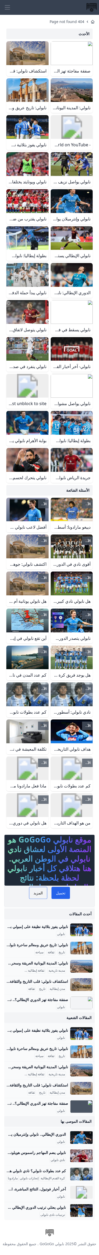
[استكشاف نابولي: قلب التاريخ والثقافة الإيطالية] (81, 984)
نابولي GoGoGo (52, 1243)
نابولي (61, 934)
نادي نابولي (58, 1160)
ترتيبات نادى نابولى (52, 1215)
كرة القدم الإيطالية (53, 1178)
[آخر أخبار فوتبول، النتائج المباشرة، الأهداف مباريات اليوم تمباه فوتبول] (81, 1192)
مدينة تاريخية (57, 970)
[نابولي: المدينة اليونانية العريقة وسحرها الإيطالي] (81, 966)
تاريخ (62, 952)
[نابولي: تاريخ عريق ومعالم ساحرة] (81, 948)
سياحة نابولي (15, 970)
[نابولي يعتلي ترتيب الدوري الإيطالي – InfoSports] (81, 1210)
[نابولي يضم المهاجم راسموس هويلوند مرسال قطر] (81, 1155)
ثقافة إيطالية (36, 970)
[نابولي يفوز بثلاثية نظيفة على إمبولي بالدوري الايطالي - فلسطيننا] (81, 929)
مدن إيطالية (57, 989)
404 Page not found (67, 21)
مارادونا (13, 1178)
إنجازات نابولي (29, 1178)
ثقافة (51, 952)
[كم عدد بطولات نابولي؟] (81, 1174)
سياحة (39, 952)
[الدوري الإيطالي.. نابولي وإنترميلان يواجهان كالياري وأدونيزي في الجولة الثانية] (81, 1137)
